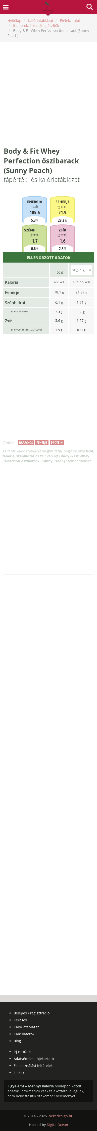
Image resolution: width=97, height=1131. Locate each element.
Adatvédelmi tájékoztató (34, 1058)
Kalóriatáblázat (26, 1027)
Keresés (20, 1020)
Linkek (19, 1072)
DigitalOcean (57, 1124)
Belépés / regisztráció (31, 1013)
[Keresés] (90, 7)
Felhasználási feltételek (33, 1065)
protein (57, 442)
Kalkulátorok (24, 1034)
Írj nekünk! (22, 1051)
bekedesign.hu (61, 1116)
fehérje (42, 442)
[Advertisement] (48, 93)
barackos (26, 442)
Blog (17, 1041)
